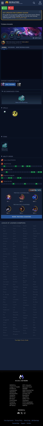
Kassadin (15, 266)
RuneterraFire (13, 393)
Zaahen (35, 317)
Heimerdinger (17, 226)
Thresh (35, 246)
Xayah (34, 297)
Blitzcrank (5, 266)
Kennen (15, 277)
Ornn (24, 255)
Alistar (5, 236)
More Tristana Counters (21, 217)
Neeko (25, 236)
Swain (34, 226)
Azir (4, 259)
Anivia (4, 243)
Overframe (25, 400)
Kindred (15, 282)
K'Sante (15, 254)
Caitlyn (5, 277)
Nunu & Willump (25, 247)
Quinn (24, 268)
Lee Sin (15, 292)
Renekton (25, 285)
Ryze (24, 295)
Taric (34, 241)
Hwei (14, 228)
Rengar (25, 287)
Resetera (12, 398)
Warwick (35, 292)
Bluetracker (25, 395)
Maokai (15, 317)
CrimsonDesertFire (27, 403)
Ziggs (34, 327)
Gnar (4, 325)
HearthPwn (25, 397)
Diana (4, 292)
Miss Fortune (15, 328)
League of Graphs (15, 387)
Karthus (15, 264)
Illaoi (14, 231)
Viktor (34, 284)
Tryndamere (36, 254)
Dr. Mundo (6, 294)
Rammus (25, 273)
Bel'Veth (5, 264)
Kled (14, 284)
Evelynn (5, 304)
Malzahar (15, 315)
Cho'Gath (5, 284)
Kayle (14, 271)
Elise (4, 302)
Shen (24, 313)
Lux (14, 310)
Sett (24, 308)
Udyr (34, 261)
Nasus (24, 231)
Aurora (5, 256)
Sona (24, 330)
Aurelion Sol (6, 254)
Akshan (5, 233)
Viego (34, 282)
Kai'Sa (14, 256)
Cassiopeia (6, 282)
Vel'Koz (35, 274)
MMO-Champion (27, 392)
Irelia (14, 233)
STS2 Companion (27, 402)
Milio (14, 325)
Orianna (25, 253)
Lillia (14, 297)
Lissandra (15, 299)
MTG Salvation (26, 385)
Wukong (35, 294)
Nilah (24, 241)
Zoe (34, 332)
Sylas (34, 228)
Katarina (15, 269)
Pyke (24, 263)
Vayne (34, 269)
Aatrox (5, 226)
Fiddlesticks (6, 310)
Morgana (15, 334)
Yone (34, 307)
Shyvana (25, 315)
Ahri (4, 228)
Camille (5, 279)
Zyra (34, 335)
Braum (5, 271)
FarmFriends (13, 400)
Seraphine (26, 305)
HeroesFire (13, 403)
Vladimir (35, 287)
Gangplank (6, 320)
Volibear (35, 289)
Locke (14, 302)
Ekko (4, 299)
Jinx (14, 251)
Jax (14, 243)
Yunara (35, 312)
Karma (15, 261)
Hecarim (5, 335)
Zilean (34, 330)
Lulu (14, 307)
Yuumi (34, 315)
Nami (24, 228)
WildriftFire (13, 392)
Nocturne (25, 243)
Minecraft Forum (27, 387)
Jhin (14, 249)
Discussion (11, 47)
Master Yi (15, 320)
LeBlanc (15, 289)
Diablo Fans (25, 398)
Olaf (24, 250)
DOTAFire (12, 397)
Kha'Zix (15, 279)
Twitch (35, 259)
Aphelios (5, 249)
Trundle (35, 251)
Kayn (14, 274)
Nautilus (25, 233)
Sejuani (25, 300)
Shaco (24, 310)
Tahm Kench (36, 233)
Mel (14, 322)
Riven (24, 290)
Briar (4, 274)
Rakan (24, 270)
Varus (34, 266)
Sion (24, 320)
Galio (4, 317)
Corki (4, 287)
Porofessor (13, 388)
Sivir (24, 323)
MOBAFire (13, 385)
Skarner (25, 325)
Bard (4, 261)
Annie (4, 246)
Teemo (35, 243)
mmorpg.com (26, 393)
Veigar (35, 271)
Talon (34, 238)
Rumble (25, 292)
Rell (24, 278)
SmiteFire (12, 395)
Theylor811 (25, 42)
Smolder (25, 328)
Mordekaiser (16, 331)
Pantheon (25, 258)
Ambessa (5, 238)
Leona (14, 294)
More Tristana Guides (22, 47)
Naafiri (25, 226)
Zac (34, 320)
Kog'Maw (15, 287)
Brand (4, 269)
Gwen (4, 332)
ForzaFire (12, 402)
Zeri (34, 325)
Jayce (14, 246)
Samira (25, 297)
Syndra (35, 231)
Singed (25, 318)
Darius (5, 289)
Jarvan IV (15, 241)
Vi (33, 279)
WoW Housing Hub (27, 390)
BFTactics (13, 405)
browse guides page (21, 17)
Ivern (14, 236)
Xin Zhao (35, 302)
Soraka (25, 333)
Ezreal (4, 307)
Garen (4, 322)
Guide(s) (4, 47)
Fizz (4, 315)
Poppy (24, 260)
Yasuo (34, 304)
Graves (5, 330)
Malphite (15, 312)
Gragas (5, 327)
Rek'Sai (25, 276)
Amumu (5, 241)
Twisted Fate (36, 256)
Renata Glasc (25, 281)
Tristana (35, 249)
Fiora (4, 312)
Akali (4, 231)
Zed (34, 322)
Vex (34, 277)
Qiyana (25, 265)
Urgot (34, 264)
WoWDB (24, 388)
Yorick (34, 310)
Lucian (15, 304)
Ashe (4, 251)
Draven (5, 297)
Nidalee (25, 238)
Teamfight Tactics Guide (21, 340)
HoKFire (24, 405)
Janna (14, 238)
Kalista (15, 259)
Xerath (35, 299)
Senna (24, 303)
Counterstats (13, 390)
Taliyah (35, 236)
